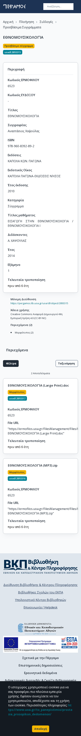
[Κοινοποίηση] (76, 50)
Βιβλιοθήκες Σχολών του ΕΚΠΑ (40, 592)
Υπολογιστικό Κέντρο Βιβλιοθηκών (40, 600)
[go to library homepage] (41, 566)
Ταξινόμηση (66, 363)
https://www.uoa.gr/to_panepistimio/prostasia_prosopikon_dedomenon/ (40, 709)
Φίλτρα (11, 363)
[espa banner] (40, 644)
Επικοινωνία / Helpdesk (40, 607)
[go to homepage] (14, 6)
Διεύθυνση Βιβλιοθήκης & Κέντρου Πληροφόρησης (40, 585)
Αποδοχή (40, 729)
